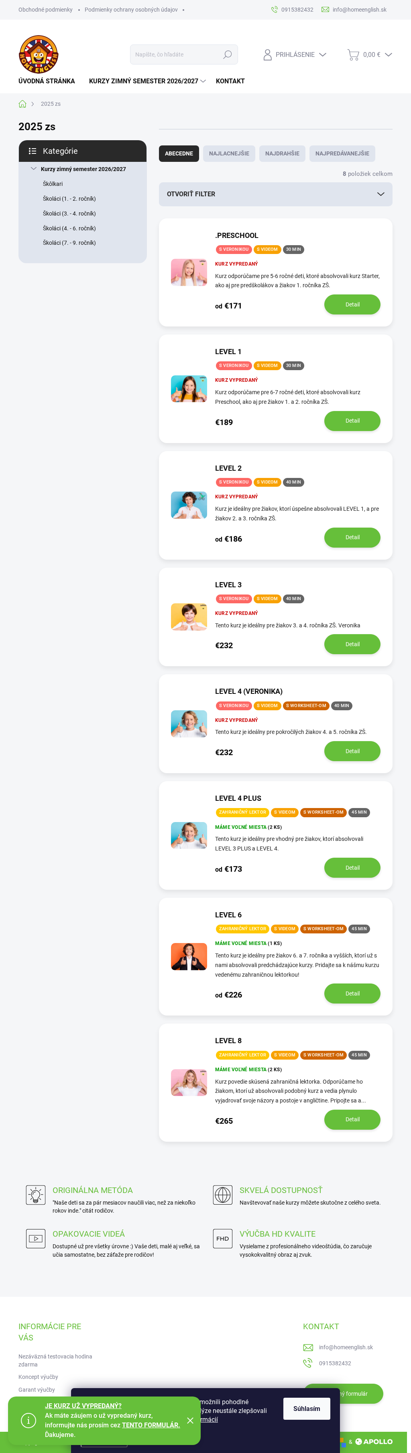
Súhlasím (306, 1409)
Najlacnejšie (229, 153)
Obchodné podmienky (45, 9)
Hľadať (227, 54)
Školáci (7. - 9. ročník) (69, 243)
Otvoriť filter (191, 194)
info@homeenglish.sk (346, 1347)
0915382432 (335, 1363)
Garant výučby (36, 1389)
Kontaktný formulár (343, 1394)
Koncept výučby (38, 1377)
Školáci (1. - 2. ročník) (69, 198)
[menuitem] (49, 81)
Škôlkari (53, 184)
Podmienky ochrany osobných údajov (131, 9)
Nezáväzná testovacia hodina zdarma (55, 1360)
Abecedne (179, 153)
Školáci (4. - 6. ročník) (69, 228)
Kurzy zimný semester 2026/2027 (83, 169)
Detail (353, 304)
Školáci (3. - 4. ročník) (69, 213)
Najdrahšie (282, 153)
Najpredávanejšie (342, 153)
